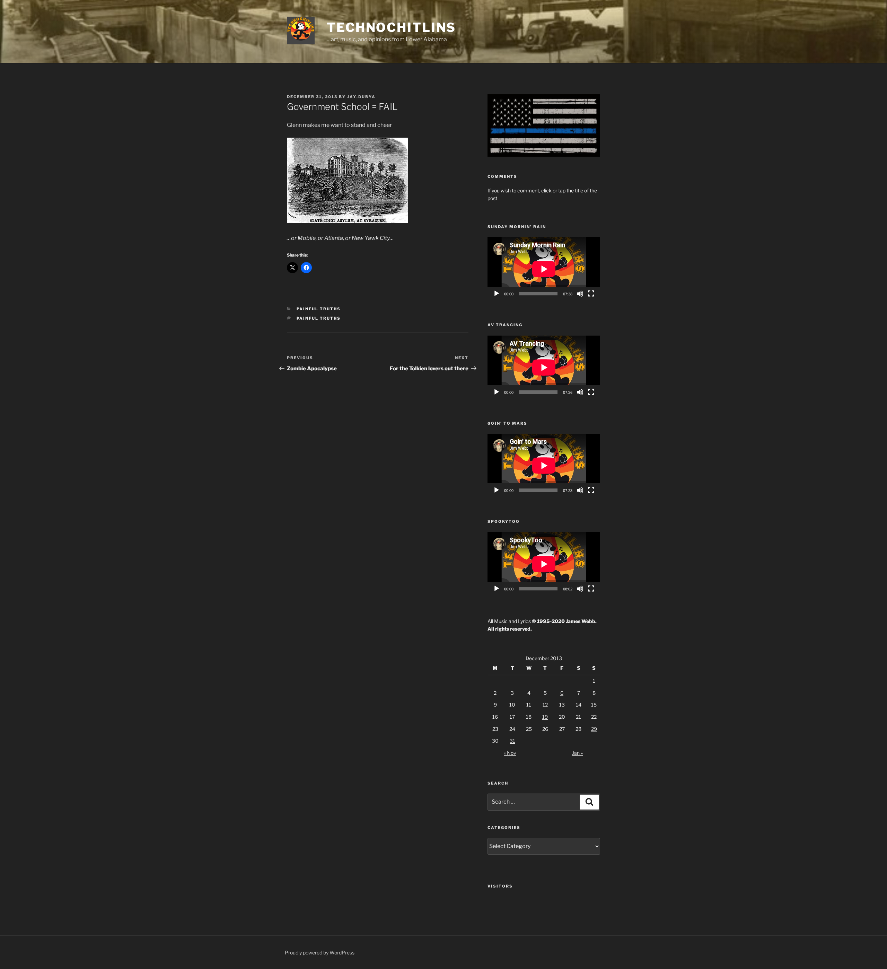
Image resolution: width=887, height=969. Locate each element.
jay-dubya (361, 96)
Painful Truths (319, 308)
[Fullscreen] (591, 293)
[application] (544, 269)
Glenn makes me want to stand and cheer (339, 125)
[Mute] (580, 293)
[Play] (496, 293)
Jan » (577, 753)
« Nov (510, 753)
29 (594, 729)
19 (545, 717)
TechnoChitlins (391, 27)
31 (512, 741)
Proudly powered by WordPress (319, 952)
